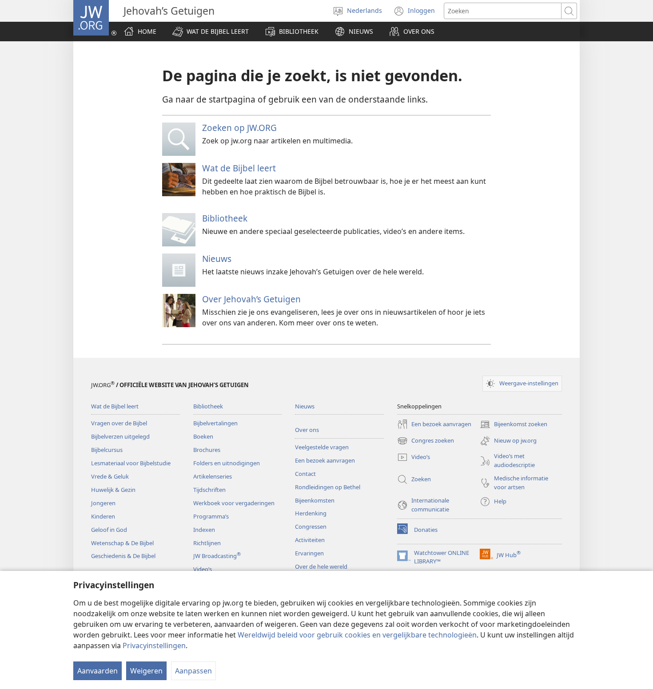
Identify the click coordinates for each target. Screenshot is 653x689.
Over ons (307, 430)
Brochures (206, 450)
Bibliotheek (224, 218)
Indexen (204, 530)
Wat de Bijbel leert (239, 168)
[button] (210, 31)
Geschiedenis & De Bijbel (123, 556)
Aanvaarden (97, 671)
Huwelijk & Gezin (113, 490)
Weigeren (146, 671)
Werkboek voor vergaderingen (234, 503)
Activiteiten (310, 540)
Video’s (202, 569)
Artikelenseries (212, 476)
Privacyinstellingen (154, 645)
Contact (305, 474)
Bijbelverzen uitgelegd (120, 436)
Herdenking (310, 513)
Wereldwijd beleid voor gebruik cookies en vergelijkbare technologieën (357, 635)
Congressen (310, 527)
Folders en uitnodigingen (226, 463)
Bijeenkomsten (314, 500)
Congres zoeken (425, 441)
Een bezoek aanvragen (325, 460)
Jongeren (103, 503)
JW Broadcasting (217, 556)
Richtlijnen (207, 543)
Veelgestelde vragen (322, 447)
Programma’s (211, 516)
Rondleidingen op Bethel (327, 487)
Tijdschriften (209, 490)
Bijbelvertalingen (215, 423)
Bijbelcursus (107, 450)
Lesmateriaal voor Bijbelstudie (131, 463)
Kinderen (103, 516)
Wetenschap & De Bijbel (122, 543)
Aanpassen (193, 671)
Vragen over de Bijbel (119, 423)
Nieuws (216, 259)
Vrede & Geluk (110, 476)
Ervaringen (309, 553)
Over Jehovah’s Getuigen (251, 299)
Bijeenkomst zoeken (513, 425)
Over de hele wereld (321, 566)
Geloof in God (109, 530)
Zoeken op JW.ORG (239, 128)
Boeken (203, 436)
